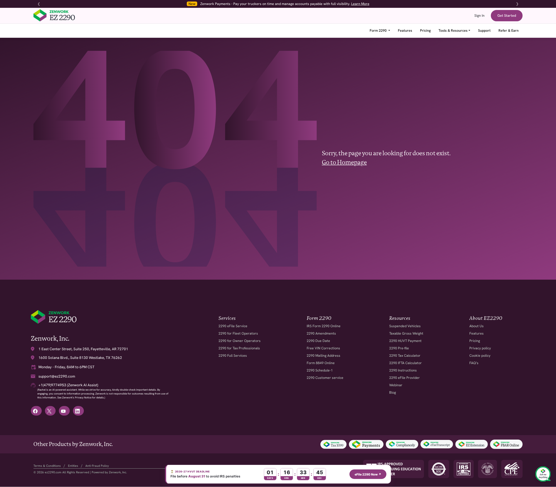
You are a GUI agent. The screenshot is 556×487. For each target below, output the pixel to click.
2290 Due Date (318, 341)
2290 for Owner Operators (239, 341)
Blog (392, 392)
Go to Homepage (344, 162)
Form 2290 (378, 30)
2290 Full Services (232, 355)
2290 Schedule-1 (320, 370)
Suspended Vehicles (405, 326)
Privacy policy (480, 348)
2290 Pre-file (399, 348)
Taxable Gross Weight (406, 333)
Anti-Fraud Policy (97, 466)
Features (405, 30)
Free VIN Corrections (323, 348)
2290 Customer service (325, 378)
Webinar (395, 385)
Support (484, 30)
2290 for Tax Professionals (239, 348)
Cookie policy (479, 355)
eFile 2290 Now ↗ (368, 474)
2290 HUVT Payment (405, 341)
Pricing (425, 30)
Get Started (506, 15)
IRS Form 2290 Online (324, 326)
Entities (73, 466)
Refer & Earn (508, 30)
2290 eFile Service (232, 326)
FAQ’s (473, 363)
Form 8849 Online (321, 363)
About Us (476, 326)
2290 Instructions (403, 370)
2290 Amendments (321, 333)
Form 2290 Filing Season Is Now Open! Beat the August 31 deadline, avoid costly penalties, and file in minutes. (282, 4)
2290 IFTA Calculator (405, 363)
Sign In (479, 15)
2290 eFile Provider (404, 378)
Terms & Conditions (47, 466)
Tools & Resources (453, 30)
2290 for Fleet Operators (238, 333)
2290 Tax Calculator (404, 355)
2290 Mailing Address (323, 355)
